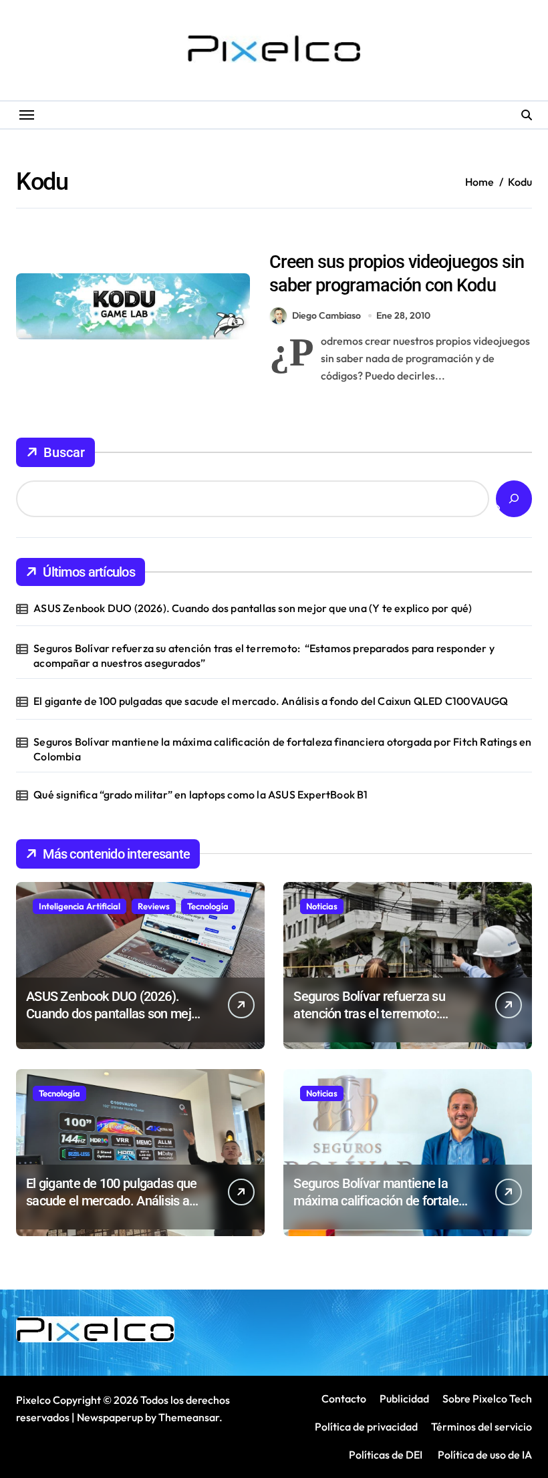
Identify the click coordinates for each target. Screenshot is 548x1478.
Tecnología (208, 906)
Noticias (321, 906)
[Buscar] (514, 498)
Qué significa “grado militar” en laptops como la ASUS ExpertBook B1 (200, 794)
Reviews (154, 906)
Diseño (288, 236)
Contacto (343, 1398)
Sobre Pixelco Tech (487, 1398)
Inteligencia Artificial (79, 906)
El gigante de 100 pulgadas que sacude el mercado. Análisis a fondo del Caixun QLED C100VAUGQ (270, 701)
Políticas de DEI (385, 1454)
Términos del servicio (481, 1426)
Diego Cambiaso (326, 315)
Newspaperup (110, 1417)
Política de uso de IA (484, 1454)
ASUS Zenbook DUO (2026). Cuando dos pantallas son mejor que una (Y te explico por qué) (252, 608)
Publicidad (404, 1398)
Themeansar (188, 1417)
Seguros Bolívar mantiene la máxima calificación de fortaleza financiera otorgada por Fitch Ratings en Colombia (282, 749)
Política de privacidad (366, 1426)
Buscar (64, 452)
